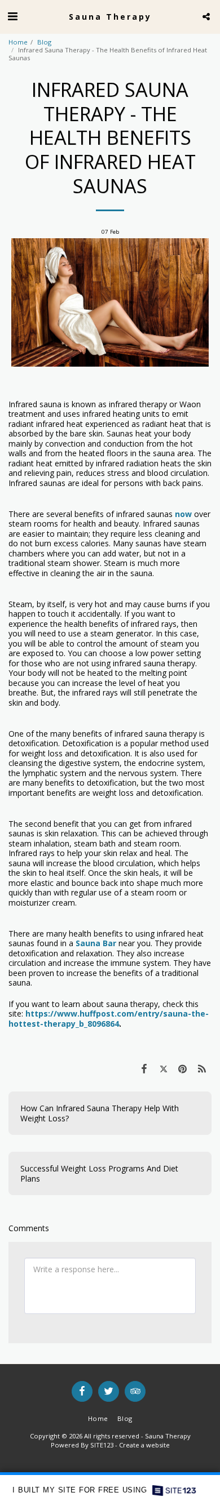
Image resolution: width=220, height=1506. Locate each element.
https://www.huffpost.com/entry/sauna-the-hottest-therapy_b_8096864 (108, 1018)
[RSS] (202, 1068)
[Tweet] (163, 1068)
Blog (44, 42)
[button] (12, 16)
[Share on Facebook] (143, 1068)
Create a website (144, 1445)
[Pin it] (182, 1068)
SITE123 (101, 1445)
